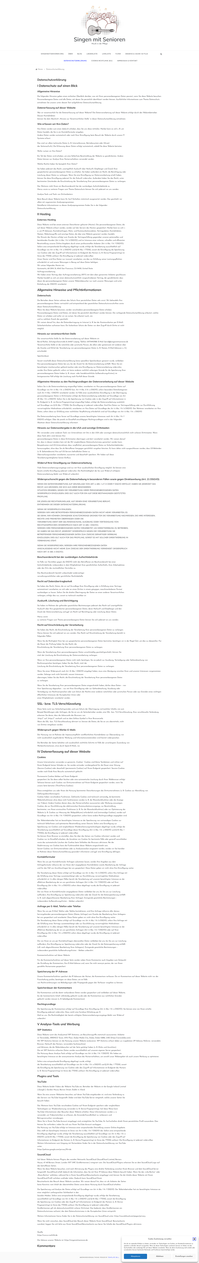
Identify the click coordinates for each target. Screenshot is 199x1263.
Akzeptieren (135, 1256)
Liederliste (92, 54)
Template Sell (113, 1257)
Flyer (118, 54)
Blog (79, 54)
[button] (194, 1239)
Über (70, 54)
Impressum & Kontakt (127, 61)
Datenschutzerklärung (75, 61)
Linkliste (106, 54)
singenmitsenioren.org (52, 54)
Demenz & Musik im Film (136, 54)
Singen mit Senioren (99, 39)
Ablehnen (159, 1256)
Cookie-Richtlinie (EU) (102, 61)
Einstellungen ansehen (184, 1256)
